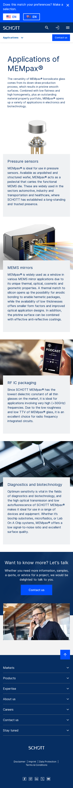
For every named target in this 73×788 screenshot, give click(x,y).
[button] (36, 667)
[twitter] (42, 779)
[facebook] (24, 779)
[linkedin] (36, 779)
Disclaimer (19, 761)
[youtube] (48, 779)
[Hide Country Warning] (68, 5)
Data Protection (47, 761)
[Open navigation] (68, 27)
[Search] (47, 27)
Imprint (32, 761)
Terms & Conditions (36, 765)
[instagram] (30, 779)
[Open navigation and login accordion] (57, 27)
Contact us (61, 37)
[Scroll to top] (65, 654)
